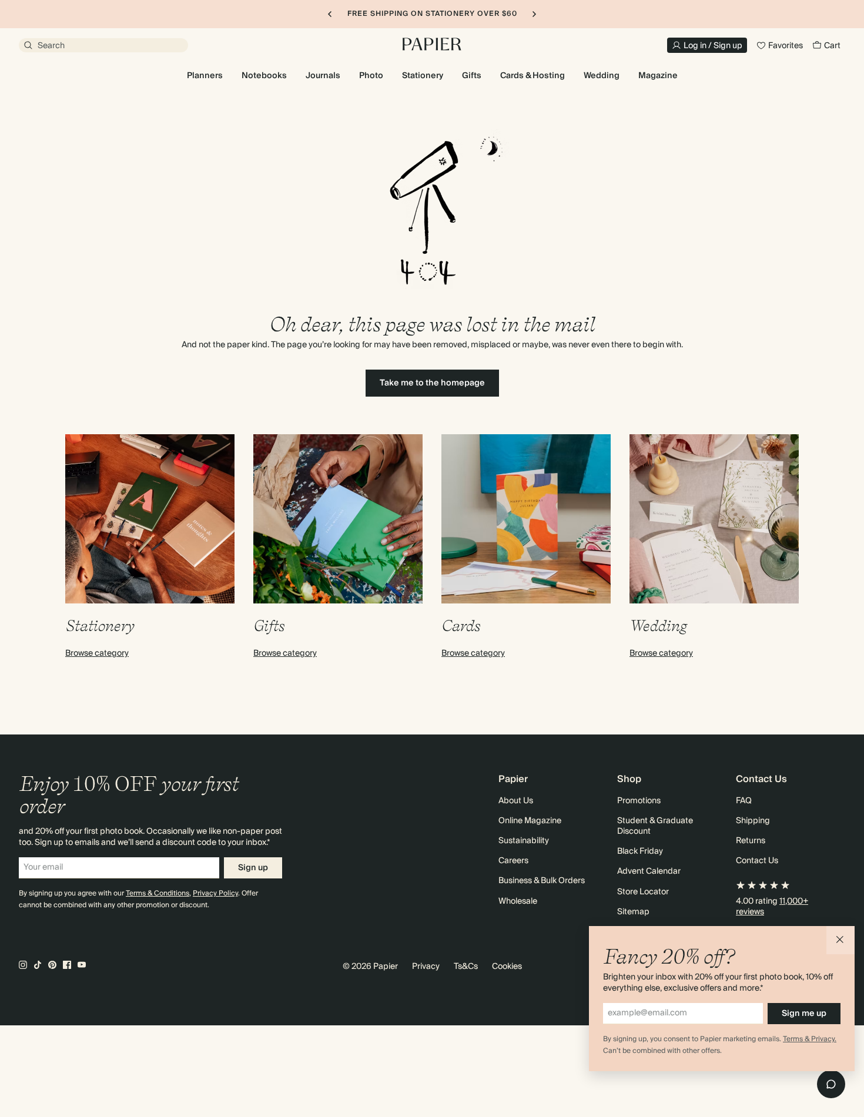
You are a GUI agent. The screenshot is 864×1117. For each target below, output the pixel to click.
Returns (750, 841)
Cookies (507, 966)
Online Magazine (529, 821)
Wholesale (517, 901)
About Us (515, 801)
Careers (513, 861)
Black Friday (640, 851)
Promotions (639, 801)
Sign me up (804, 1014)
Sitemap (633, 912)
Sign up (253, 868)
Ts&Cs (466, 966)
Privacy (426, 966)
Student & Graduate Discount (655, 826)
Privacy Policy (215, 893)
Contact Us (757, 861)
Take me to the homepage (432, 383)
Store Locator (643, 892)
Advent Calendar (649, 871)
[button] (840, 940)
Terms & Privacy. (809, 1039)
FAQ (744, 801)
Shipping (753, 821)
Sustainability (523, 841)
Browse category (97, 653)
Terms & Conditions (157, 893)
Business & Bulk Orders (541, 881)
